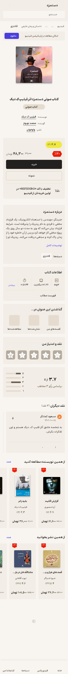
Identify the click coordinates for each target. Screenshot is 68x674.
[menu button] (5, 5)
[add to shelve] (53, 320)
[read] (14, 320)
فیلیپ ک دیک (28, 117)
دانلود (13, 36)
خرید (34, 164)
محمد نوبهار (29, 123)
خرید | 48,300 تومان (34, 669)
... (52, 26)
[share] (25, 90)
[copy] (9, 191)
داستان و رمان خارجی (31, 26)
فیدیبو (60, 26)
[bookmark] (43, 90)
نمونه (31, 176)
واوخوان (31, 130)
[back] (62, 5)
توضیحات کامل (54, 246)
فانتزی (14, 26)
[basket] (14, 5)
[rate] (57, 354)
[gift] (34, 90)
